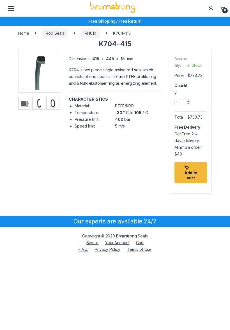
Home (23, 33)
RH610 (90, 33)
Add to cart (190, 175)
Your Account (117, 242)
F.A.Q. (83, 249)
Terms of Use (139, 249)
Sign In (92, 242)
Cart (139, 242)
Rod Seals (55, 33)
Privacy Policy (107, 249)
